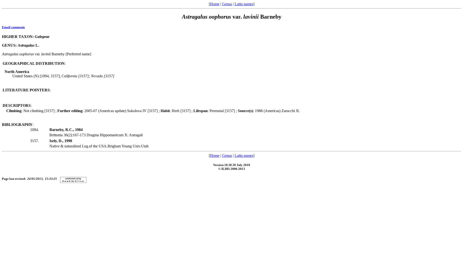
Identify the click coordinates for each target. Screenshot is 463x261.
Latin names (244, 4)
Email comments (13, 27)
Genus (227, 4)
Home (214, 4)
